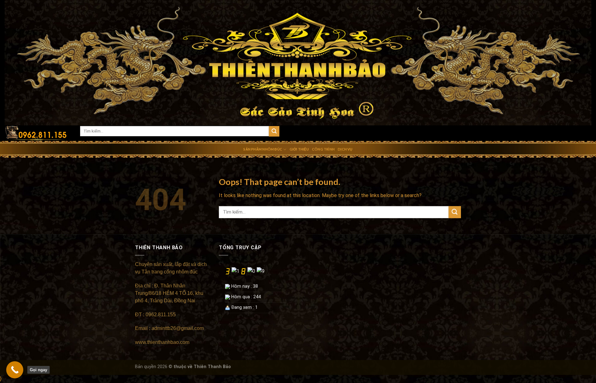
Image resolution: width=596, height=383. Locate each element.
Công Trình (323, 149)
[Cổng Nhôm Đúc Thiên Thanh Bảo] (38, 133)
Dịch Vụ (345, 149)
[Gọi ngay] (14, 369)
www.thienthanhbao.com (163, 342)
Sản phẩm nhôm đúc (262, 149)
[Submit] (274, 131)
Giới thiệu (299, 149)
